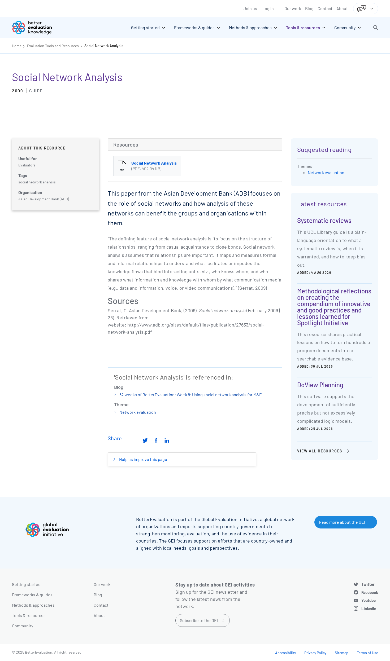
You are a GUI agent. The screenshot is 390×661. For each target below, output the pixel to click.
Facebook (369, 592)
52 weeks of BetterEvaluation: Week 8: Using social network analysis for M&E (190, 394)
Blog (309, 8)
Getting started (26, 584)
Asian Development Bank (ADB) (43, 199)
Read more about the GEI (342, 522)
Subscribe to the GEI (199, 620)
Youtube (368, 600)
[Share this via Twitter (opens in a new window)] (145, 440)
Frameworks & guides (32, 594)
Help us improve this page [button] (142, 459)
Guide (36, 90)
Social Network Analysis (103, 45)
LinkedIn (368, 608)
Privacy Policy (315, 652)
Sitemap (341, 652)
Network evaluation (137, 412)
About (342, 8)
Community (22, 625)
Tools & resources (29, 615)
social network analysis (37, 182)
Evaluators (27, 165)
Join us (250, 8)
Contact (325, 8)
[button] (375, 27)
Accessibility (285, 652)
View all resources (319, 451)
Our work (292, 8)
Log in (268, 8)
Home (16, 45)
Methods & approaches (33, 604)
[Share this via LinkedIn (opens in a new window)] (167, 440)
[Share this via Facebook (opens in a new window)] (156, 440)
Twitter (368, 584)
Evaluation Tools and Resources (53, 45)
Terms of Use (367, 652)
